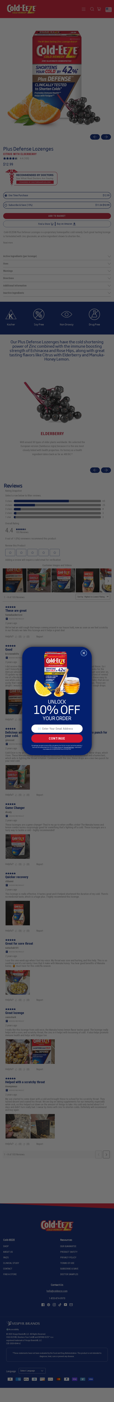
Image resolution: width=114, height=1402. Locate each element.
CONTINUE (57, 738)
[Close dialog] (84, 653)
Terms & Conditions (69, 747)
